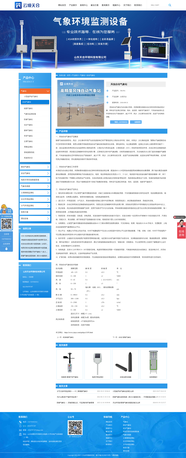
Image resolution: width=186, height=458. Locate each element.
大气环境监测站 (128, 444)
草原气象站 (28, 136)
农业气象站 (127, 428)
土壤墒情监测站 (128, 438)
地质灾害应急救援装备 (131, 431)
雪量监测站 (28, 147)
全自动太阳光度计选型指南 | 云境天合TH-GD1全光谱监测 (35, 244)
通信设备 (126, 451)
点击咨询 (6, 244)
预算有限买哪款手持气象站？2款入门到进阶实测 (35, 252)
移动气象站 (127, 425)
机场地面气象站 (68, 337)
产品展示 (73, 5)
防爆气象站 (28, 119)
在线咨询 (138, 122)
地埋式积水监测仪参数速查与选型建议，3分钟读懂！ (35, 248)
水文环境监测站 (128, 441)
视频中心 (116, 5)
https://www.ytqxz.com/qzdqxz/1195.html (78, 332)
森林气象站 (28, 130)
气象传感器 (127, 435)
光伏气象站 (28, 125)
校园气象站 (28, 108)
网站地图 (115, 455)
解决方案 (95, 5)
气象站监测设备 (30, 114)
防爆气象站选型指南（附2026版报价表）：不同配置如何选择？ (35, 256)
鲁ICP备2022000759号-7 (104, 455)
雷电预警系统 (29, 152)
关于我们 (127, 5)
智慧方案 (126, 448)
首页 (68, 75)
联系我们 (138, 5)
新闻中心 (84, 5)
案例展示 (105, 5)
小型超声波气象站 (31, 96)
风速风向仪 (28, 158)
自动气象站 (26, 102)
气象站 (82, 75)
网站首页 (62, 5)
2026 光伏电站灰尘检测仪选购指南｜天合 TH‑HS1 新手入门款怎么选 (35, 236)
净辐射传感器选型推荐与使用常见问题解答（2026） (35, 240)
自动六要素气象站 (125, 337)
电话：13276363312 (121, 122)
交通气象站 (28, 141)
